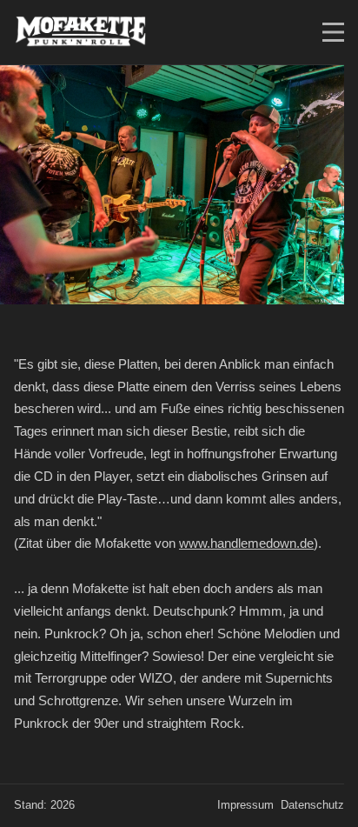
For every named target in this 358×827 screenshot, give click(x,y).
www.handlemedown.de (246, 543)
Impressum (245, 805)
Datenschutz (312, 805)
